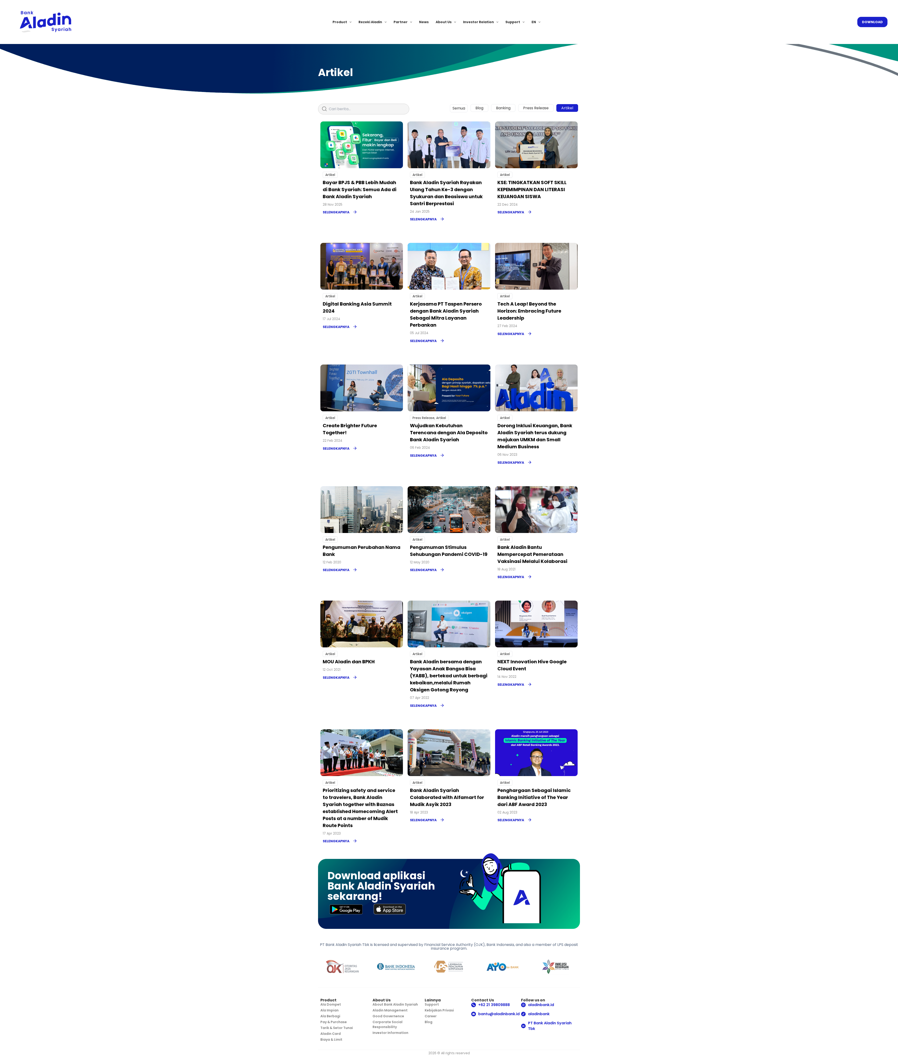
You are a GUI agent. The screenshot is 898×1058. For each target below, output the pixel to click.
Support (512, 22)
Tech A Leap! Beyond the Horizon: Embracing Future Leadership (529, 311)
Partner (401, 22)
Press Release (536, 108)
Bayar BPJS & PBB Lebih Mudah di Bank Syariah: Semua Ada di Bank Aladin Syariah (359, 189)
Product (340, 22)
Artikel (567, 108)
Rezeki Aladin (370, 22)
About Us (444, 22)
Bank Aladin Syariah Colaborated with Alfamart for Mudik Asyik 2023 (447, 797)
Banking (503, 108)
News (424, 22)
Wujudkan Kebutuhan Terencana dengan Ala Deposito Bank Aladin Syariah (449, 432)
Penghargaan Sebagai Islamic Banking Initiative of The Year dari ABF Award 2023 (534, 797)
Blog (479, 108)
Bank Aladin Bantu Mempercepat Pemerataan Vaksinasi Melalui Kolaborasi (532, 554)
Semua (459, 108)
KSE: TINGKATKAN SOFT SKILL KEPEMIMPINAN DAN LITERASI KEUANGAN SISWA (532, 189)
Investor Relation (478, 22)
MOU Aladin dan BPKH (349, 661)
